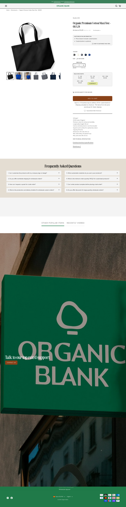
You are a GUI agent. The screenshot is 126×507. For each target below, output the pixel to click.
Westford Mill (76, 18)
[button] (116, 6)
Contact (92, 83)
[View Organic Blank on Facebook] (11, 498)
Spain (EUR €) (59, 496)
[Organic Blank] (63, 6)
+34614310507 (57, 1)
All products (14, 10)
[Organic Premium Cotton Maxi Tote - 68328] (10, 76)
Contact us (11, 362)
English (69, 496)
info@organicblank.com (69, 1)
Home (7, 10)
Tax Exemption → (97, 30)
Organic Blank (65, 499)
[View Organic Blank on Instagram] (7, 498)
